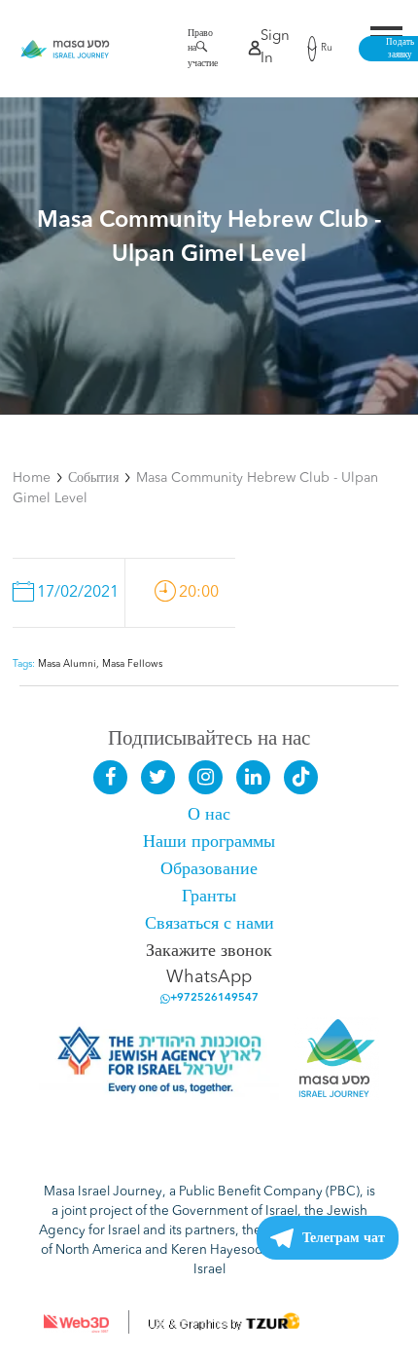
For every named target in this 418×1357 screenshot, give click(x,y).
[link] (66, 49)
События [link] (93, 478)
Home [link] (32, 478)
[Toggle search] (196, 50)
